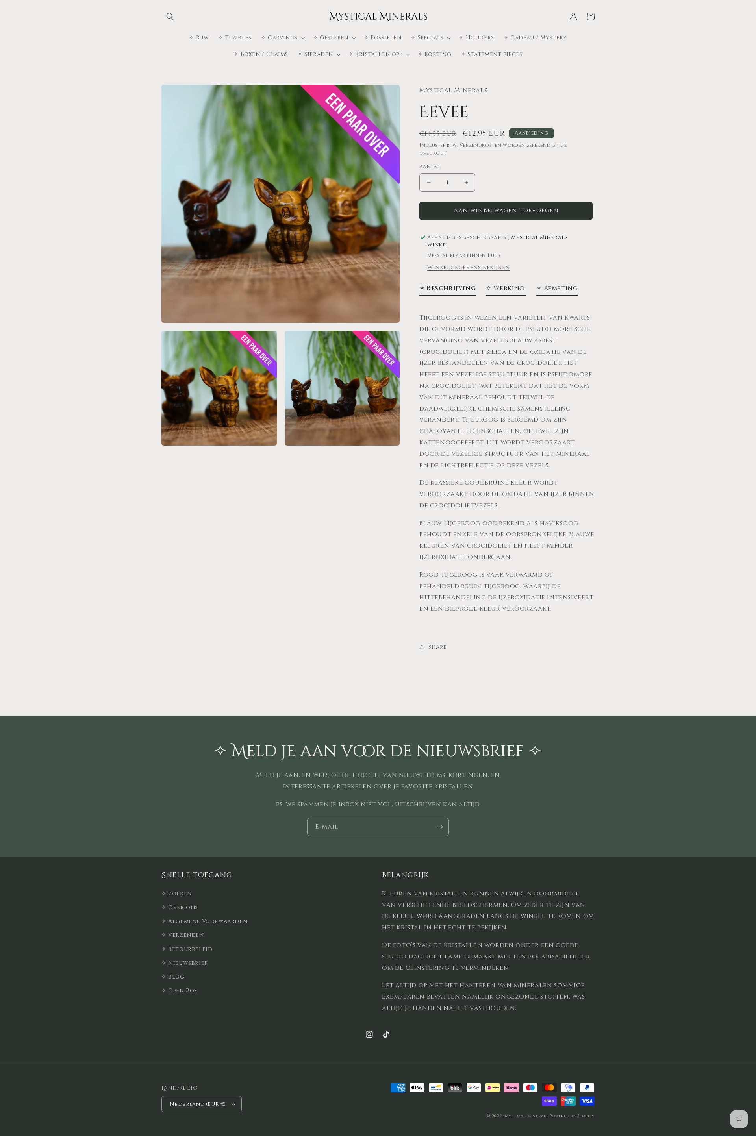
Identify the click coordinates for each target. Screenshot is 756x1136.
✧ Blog (173, 977)
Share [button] (437, 647)
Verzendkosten (481, 145)
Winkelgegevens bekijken (468, 267)
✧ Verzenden (182, 935)
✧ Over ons (179, 907)
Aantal (429, 166)
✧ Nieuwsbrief (184, 963)
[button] (170, 16)
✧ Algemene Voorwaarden (204, 921)
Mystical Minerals (526, 1116)
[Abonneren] (439, 827)
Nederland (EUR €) (198, 1104)
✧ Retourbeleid (186, 949)
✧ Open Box (179, 990)
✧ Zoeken (176, 893)
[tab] (447, 290)
